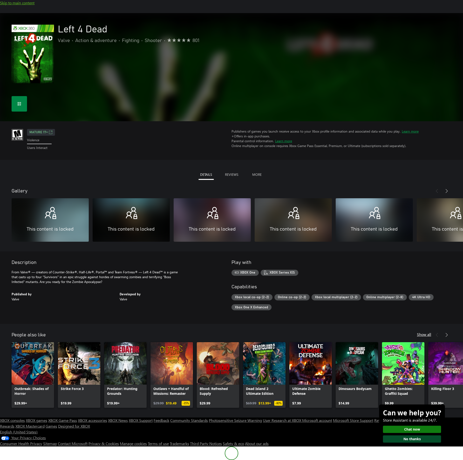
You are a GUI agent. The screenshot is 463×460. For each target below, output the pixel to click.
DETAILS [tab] (206, 174)
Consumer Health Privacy (21, 443)
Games (51, 426)
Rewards (7, 426)
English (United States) (19, 431)
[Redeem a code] (19, 104)
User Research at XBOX (282, 420)
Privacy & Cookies (104, 443)
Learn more (410, 131)
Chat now (412, 429)
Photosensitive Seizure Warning (235, 420)
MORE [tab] (257, 174)
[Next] (446, 191)
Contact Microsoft (73, 443)
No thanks (412, 439)
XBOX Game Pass (62, 420)
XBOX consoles (12, 420)
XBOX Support (141, 420)
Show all (424, 334)
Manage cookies (133, 443)
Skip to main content (17, 2)
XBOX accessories (92, 420)
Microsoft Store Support (353, 420)
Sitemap (50, 443)
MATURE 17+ (38, 132)
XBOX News (118, 420)
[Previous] (437, 191)
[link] (33, 375)
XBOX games (36, 420)
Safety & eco (233, 443)
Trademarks (179, 443)
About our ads (257, 443)
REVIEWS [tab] (231, 174)
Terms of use (158, 443)
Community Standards (189, 420)
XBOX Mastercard (30, 426)
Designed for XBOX (74, 426)
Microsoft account (317, 420)
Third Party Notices (206, 443)
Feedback (161, 420)
